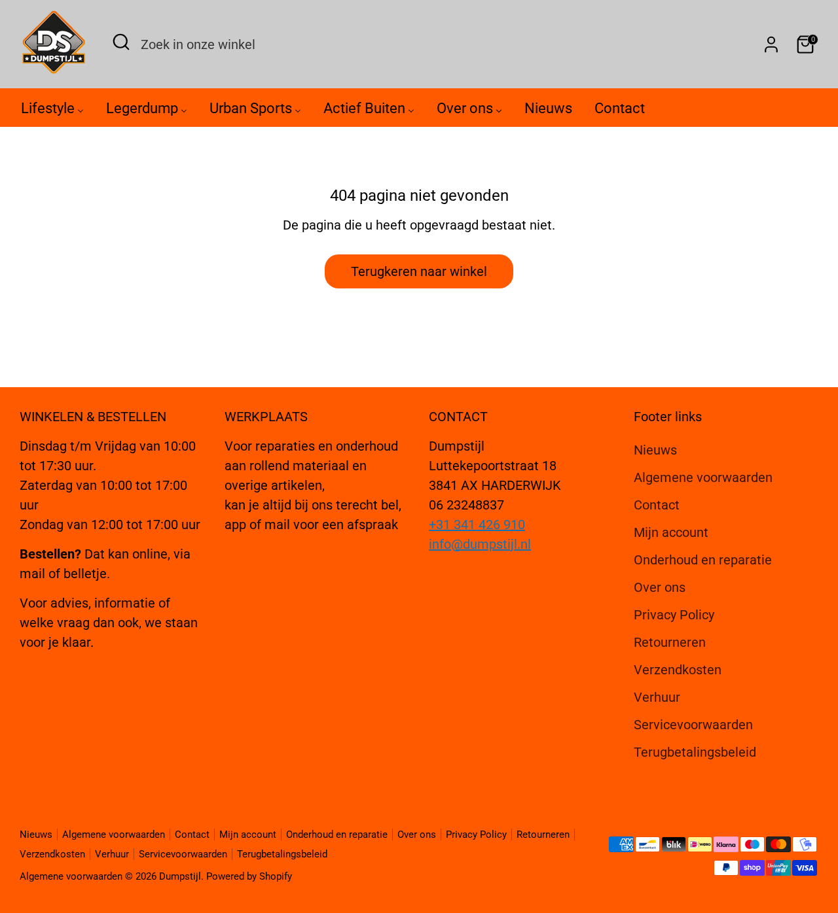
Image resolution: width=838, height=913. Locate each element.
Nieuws (655, 450)
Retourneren (670, 642)
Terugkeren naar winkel (419, 271)
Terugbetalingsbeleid (695, 752)
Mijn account (671, 532)
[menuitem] (52, 111)
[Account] (771, 44)
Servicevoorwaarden (693, 724)
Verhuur (657, 697)
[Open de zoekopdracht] (121, 42)
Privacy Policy (674, 615)
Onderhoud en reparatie (703, 560)
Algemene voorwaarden (703, 477)
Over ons (659, 587)
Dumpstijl (180, 876)
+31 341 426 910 (477, 524)
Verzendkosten (677, 670)
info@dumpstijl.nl (480, 544)
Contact (657, 505)
